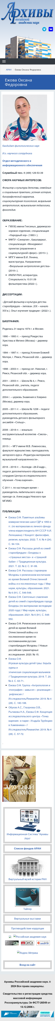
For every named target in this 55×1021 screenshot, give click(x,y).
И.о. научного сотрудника (17, 153)
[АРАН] (27, 13)
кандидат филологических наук (20, 146)
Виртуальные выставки (27, 918)
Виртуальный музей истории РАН (28, 879)
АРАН (8, 69)
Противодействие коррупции (27, 928)
